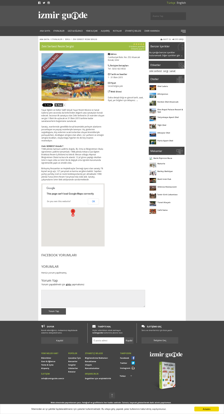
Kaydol (59, 340)
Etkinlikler (46, 358)
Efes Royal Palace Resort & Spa (170, 110)
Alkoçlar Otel (163, 133)
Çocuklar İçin (74, 358)
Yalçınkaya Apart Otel (168, 117)
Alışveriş (45, 368)
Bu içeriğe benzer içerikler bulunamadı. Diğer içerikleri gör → (166, 54)
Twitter (123, 363)
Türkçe (171, 3)
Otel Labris (162, 86)
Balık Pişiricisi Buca (162, 158)
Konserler (72, 361)
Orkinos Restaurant (167, 187)
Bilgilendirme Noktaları (96, 358)
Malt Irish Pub (164, 179)
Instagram (125, 368)
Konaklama (90, 361)
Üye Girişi (178, 39)
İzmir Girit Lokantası (167, 194)
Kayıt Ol (167, 39)
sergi (165, 71)
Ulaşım (88, 365)
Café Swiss (162, 210)
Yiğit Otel (161, 125)
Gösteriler (73, 368)
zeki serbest (155, 71)
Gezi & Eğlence (48, 361)
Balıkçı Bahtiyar (165, 171)
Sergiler (72, 365)
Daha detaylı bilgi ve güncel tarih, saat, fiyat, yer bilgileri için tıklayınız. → (125, 99)
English (181, 3)
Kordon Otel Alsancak (167, 102)
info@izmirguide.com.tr (52, 378)
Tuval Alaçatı (164, 202)
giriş (68, 284)
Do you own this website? (59, 201)
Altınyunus (162, 94)
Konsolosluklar (92, 368)
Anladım (207, 409)
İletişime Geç (160, 340)
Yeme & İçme (47, 365)
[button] (73, 212)
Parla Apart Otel (165, 140)
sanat (172, 71)
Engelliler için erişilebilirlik (98, 378)
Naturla (161, 163)
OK (93, 201)
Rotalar (72, 371)
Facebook (124, 358)
